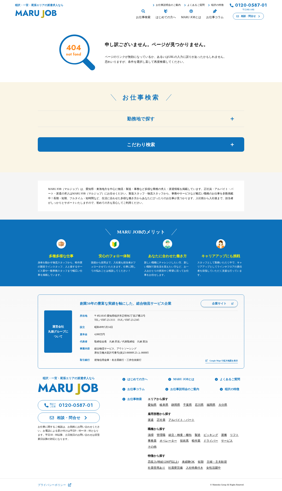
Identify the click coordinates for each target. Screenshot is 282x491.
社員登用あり (156, 467)
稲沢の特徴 (217, 5)
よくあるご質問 (196, 5)
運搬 (224, 435)
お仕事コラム (136, 389)
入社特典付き (194, 467)
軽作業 (196, 440)
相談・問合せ (248, 16)
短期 (201, 461)
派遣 (151, 419)
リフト (234, 435)
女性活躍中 (213, 467)
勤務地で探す (141, 118)
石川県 (199, 404)
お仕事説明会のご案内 (168, 5)
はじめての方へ (137, 379)
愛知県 (152, 404)
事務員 (152, 440)
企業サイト (219, 303)
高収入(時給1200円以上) (163, 461)
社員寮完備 (175, 467)
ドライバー (211, 440)
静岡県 (175, 404)
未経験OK (188, 461)
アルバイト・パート (181, 419)
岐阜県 (164, 404)
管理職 (161, 435)
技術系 (184, 440)
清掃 (151, 435)
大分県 (222, 404)
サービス (227, 440)
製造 (197, 435)
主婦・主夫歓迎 (217, 461)
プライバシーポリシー (52, 484)
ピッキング (211, 435)
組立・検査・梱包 (180, 435)
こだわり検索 (141, 144)
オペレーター (168, 440)
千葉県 (187, 404)
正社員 (161, 419)
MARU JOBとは (183, 379)
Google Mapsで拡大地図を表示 (224, 361)
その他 (152, 446)
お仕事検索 (134, 399)
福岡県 (211, 404)
